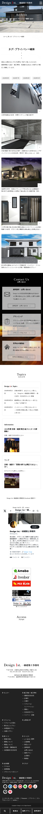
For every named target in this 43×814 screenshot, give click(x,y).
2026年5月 (37, 78)
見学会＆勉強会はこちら (21, 357)
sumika (15, 800)
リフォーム (7, 720)
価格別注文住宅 (29, 695)
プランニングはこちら (21, 332)
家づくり (6, 736)
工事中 (26, 701)
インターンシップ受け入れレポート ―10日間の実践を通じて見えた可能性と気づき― (26, 410)
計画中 (26, 698)
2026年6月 (26, 78)
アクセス (7, 766)
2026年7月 (16, 78)
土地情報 (27, 742)
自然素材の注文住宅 (10, 750)
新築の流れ (7, 739)
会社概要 (6, 763)
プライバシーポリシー (11, 772)
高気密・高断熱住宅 (10, 747)
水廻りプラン (8, 731)
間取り (26, 709)
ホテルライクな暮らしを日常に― (14, 471)
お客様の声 (27, 720)
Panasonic (25, 798)
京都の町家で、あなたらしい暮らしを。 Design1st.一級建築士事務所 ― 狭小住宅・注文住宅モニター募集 (26, 393)
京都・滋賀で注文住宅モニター (14, 435)
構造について (8, 744)
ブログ (26, 763)
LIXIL (18, 798)
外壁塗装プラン (9, 728)
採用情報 (7, 769)
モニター (6, 693)
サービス (26, 736)
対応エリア (27, 744)
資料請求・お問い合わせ (21, 306)
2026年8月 (6, 78)
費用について (8, 742)
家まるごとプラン (9, 725)
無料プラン (26, 811)
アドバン (32, 798)
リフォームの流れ (9, 723)
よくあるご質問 (29, 739)
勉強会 (15, 811)
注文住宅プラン (29, 712)
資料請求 (37, 811)
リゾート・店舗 (29, 715)
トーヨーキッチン (8, 798)
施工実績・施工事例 (30, 693)
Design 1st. (16, 293)
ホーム (5, 36)
